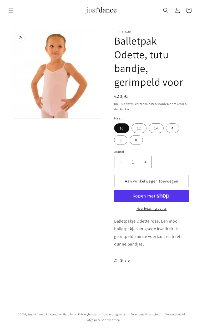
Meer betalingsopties (152, 208)
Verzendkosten (146, 104)
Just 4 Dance (36, 314)
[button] (11, 10)
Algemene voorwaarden (103, 320)
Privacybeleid (87, 314)
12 (139, 128)
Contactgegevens (114, 314)
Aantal (119, 152)
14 (156, 128)
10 (122, 128)
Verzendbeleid (175, 314)
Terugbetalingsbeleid (145, 314)
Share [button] (125, 260)
